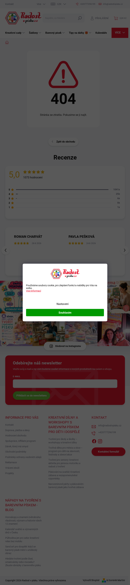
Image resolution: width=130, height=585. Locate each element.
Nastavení (63, 304)
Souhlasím (65, 312)
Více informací (33, 290)
